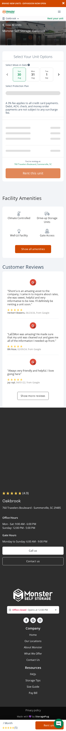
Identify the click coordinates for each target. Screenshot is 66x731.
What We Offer (33, 653)
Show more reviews (33, 396)
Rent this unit (33, 173)
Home (33, 635)
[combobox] (33, 610)
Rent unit (49, 725)
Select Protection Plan (17, 86)
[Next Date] (58, 74)
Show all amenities (33, 249)
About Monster (33, 647)
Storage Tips (33, 680)
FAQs (33, 674)
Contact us (33, 561)
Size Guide (33, 686)
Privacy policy (33, 710)
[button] (26, 620)
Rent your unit (55, 18)
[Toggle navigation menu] (60, 11)
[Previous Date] (7, 74)
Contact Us (33, 660)
